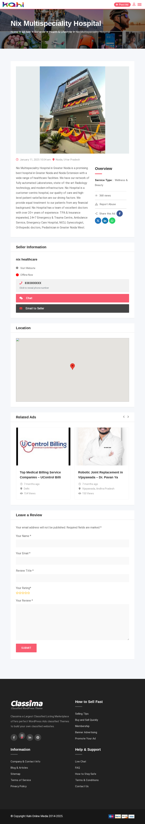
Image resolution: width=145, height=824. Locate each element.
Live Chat (80, 761)
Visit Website (27, 268)
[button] (72, 366)
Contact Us (82, 786)
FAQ (77, 767)
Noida (59, 159)
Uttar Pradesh (72, 159)
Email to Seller (34, 308)
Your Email (23, 553)
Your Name (23, 536)
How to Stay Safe (85, 774)
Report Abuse (108, 204)
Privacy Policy (19, 786)
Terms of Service (21, 780)
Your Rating (23, 588)
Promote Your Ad (85, 738)
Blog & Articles (19, 767)
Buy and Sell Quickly (86, 720)
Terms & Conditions (87, 780)
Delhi (26, 488)
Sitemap (15, 774)
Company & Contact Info (25, 761)
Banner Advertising (86, 732)
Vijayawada (88, 488)
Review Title (25, 570)
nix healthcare (26, 259)
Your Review (24, 600)
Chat (28, 298)
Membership (82, 726)
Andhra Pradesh (105, 488)
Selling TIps (82, 713)
